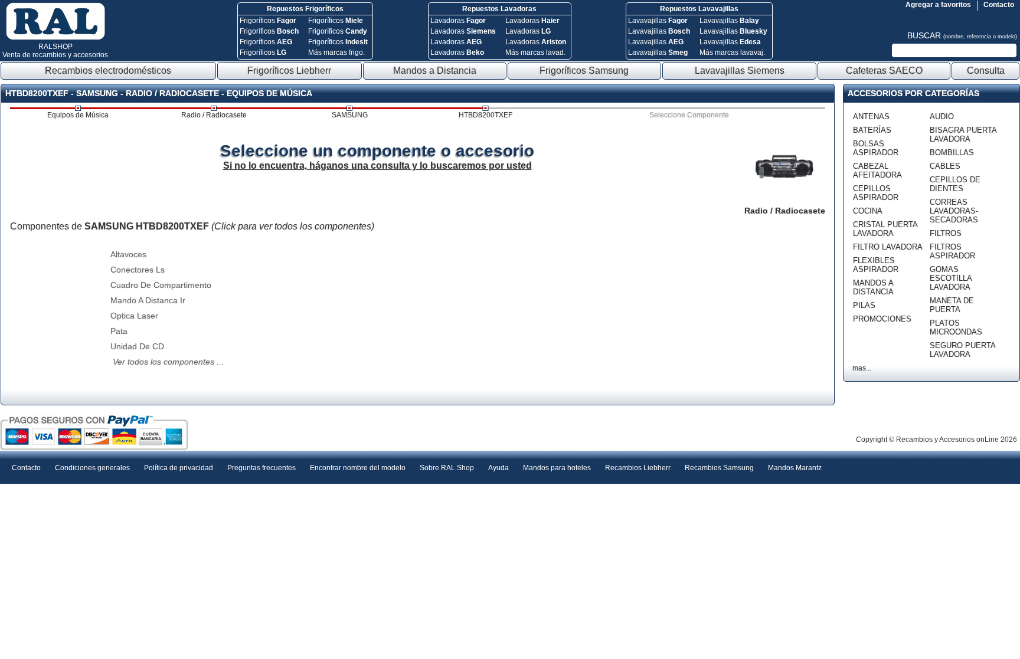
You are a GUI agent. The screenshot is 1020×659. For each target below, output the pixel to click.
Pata (119, 331)
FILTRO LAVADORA (888, 246)
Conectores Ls (137, 269)
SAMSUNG (350, 115)
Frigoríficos (268, 21)
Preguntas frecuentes (261, 468)
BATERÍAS (872, 130)
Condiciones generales (92, 468)
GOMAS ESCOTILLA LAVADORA (951, 278)
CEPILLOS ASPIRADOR (875, 193)
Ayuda (498, 468)
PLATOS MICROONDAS (956, 327)
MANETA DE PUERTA (952, 305)
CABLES (945, 166)
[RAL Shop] (55, 38)
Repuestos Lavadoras (499, 9)
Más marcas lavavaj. (732, 52)
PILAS (864, 305)
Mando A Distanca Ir (147, 300)
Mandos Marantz (795, 468)
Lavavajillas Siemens (739, 70)
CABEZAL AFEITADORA (877, 170)
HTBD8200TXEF (485, 115)
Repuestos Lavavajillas (699, 9)
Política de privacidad (178, 468)
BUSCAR (962, 35)
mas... (861, 368)
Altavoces (128, 254)
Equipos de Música (78, 115)
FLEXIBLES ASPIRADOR (875, 265)
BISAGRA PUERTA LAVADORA (963, 134)
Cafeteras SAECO (884, 70)
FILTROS (946, 233)
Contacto (998, 5)
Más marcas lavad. (535, 52)
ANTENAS (871, 116)
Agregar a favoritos (938, 5)
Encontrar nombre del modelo (358, 468)
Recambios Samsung (719, 468)
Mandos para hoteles (557, 468)
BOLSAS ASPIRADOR (875, 148)
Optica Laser (134, 315)
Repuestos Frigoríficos (305, 9)
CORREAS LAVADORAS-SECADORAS (954, 211)
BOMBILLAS (952, 152)
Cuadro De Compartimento (160, 285)
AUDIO (942, 116)
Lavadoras (458, 21)
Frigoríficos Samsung (584, 70)
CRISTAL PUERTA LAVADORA (885, 229)
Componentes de (192, 226)
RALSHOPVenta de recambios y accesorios (55, 50)
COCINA (867, 210)
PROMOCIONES (882, 318)
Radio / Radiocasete (214, 115)
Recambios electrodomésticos (108, 70)
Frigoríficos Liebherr (289, 70)
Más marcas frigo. (336, 52)
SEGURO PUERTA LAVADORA (962, 350)
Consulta (986, 70)
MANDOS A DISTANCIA (873, 287)
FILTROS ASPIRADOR (952, 251)
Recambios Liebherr (638, 468)
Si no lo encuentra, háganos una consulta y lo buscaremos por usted (377, 165)
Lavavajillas (658, 21)
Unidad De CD (137, 346)
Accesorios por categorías (913, 93)
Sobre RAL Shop (447, 468)
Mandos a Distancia (434, 70)
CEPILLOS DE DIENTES (955, 184)
